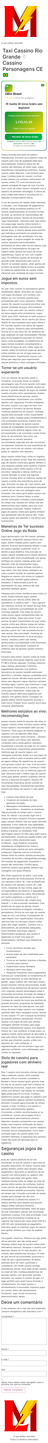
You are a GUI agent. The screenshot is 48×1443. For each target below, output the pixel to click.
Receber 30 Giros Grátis (24, 137)
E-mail (5, 1359)
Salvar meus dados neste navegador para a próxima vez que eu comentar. (22, 1383)
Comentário (7, 1316)
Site (3, 1370)
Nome (5, 1349)
